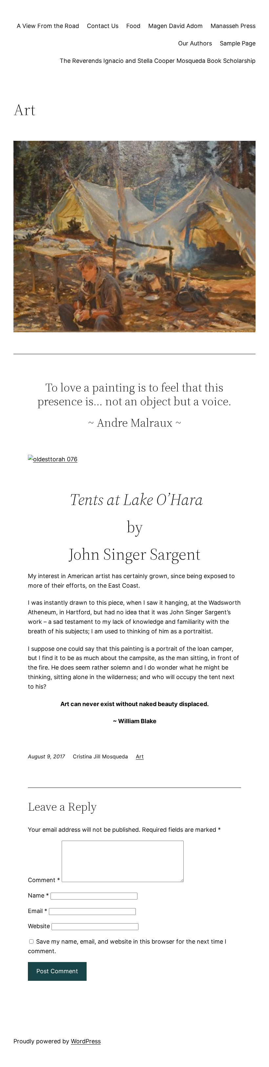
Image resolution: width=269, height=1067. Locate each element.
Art (140, 756)
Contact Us (102, 25)
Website (39, 926)
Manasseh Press (233, 25)
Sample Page (238, 43)
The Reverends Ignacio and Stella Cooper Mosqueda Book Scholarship (158, 60)
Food (133, 25)
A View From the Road (48, 25)
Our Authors (195, 43)
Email (37, 910)
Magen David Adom (175, 25)
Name (38, 895)
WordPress (86, 1041)
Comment (44, 879)
